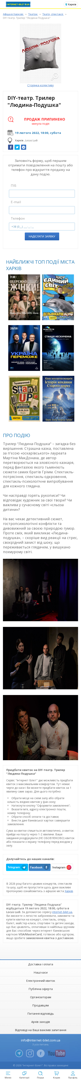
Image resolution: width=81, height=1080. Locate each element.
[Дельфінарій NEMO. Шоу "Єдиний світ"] (58, 297)
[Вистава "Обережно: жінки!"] (24, 297)
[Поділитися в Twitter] (17, 147)
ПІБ (13, 185)
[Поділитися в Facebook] (10, 147)
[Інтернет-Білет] (18, 4)
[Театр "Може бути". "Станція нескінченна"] (58, 348)
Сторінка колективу (40, 85)
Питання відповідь (40, 1013)
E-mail (16, 202)
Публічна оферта (41, 989)
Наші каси (41, 972)
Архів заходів (40, 1022)
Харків (69, 891)
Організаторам (40, 997)
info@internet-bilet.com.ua (40, 1040)
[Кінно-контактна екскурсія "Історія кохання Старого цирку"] (58, 399)
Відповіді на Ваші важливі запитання (40, 1030)
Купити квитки (25, 315)
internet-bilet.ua (62, 912)
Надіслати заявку (42, 236)
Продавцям (40, 1005)
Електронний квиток (40, 981)
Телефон (18, 218)
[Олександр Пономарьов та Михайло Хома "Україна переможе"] (24, 348)
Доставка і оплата (40, 964)
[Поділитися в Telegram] (23, 147)
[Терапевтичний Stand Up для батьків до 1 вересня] (24, 399)
